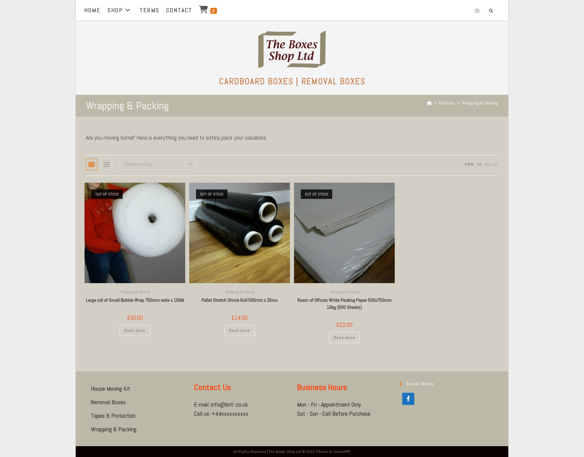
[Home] (429, 103)
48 (487, 164)
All (495, 164)
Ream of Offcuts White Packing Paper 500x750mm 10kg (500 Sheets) (344, 303)
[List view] (106, 164)
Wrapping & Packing (480, 103)
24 (479, 164)
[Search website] (491, 11)
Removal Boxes (108, 402)
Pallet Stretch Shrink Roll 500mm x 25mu (239, 300)
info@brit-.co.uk (229, 404)
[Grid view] (91, 164)
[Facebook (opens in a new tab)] (477, 10)
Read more (134, 330)
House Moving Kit (110, 388)
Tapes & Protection (113, 415)
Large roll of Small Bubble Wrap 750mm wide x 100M (135, 300)
